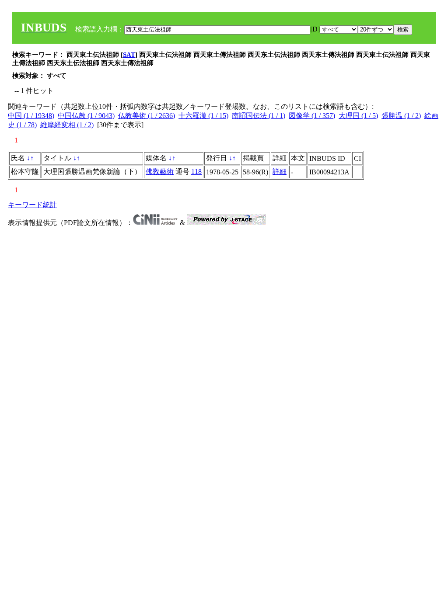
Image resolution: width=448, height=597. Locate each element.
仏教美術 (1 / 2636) (146, 115)
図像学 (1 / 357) (312, 115)
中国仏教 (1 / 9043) (86, 115)
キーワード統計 (32, 204)
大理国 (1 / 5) (358, 115)
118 (196, 171)
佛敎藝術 (160, 171)
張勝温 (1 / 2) (401, 115)
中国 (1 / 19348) (31, 115)
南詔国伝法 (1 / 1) (258, 115)
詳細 (280, 171)
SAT (129, 54)
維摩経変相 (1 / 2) (67, 124)
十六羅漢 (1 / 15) (203, 115)
